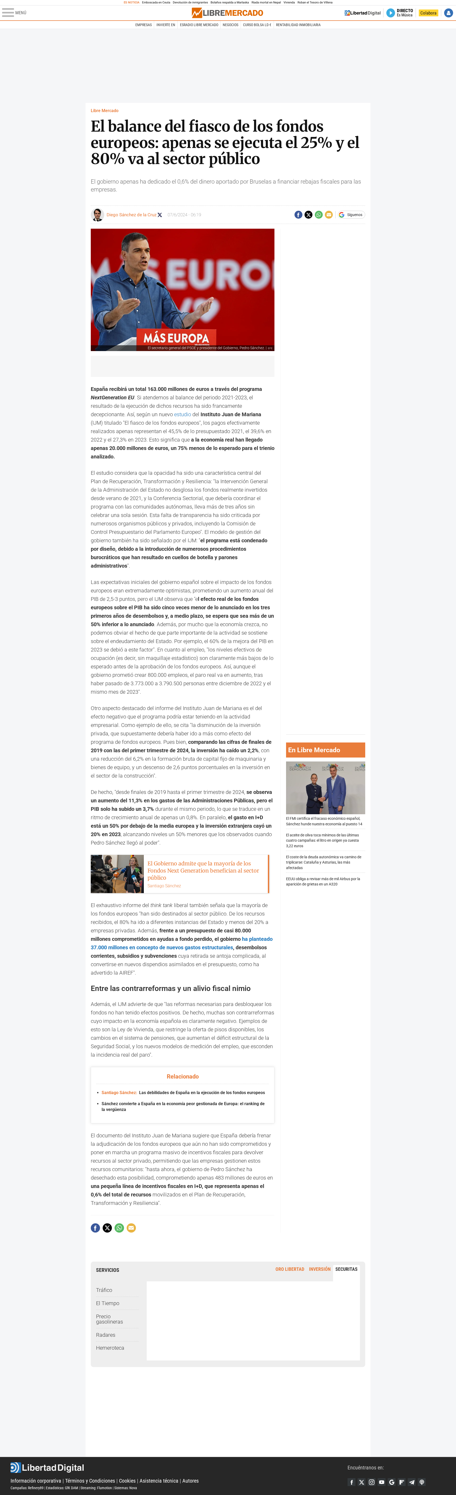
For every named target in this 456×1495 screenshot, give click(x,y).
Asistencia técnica (159, 1481)
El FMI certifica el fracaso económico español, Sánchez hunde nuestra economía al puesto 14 (324, 821)
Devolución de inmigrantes (190, 2)
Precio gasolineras (109, 1319)
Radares (105, 1335)
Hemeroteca (110, 1348)
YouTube (382, 1482)
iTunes (422, 1482)
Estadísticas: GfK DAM (62, 1488)
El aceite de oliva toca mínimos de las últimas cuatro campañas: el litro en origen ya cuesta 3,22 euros (322, 840)
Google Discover (392, 1482)
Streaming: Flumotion (96, 1488)
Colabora (428, 13)
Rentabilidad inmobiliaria (298, 25)
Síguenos (354, 215)
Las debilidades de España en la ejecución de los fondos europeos (183, 1092)
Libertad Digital (179, 1467)
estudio (182, 414)
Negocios (230, 25)
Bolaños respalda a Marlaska (230, 2)
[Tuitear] (308, 215)
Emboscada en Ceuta (156, 2)
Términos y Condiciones (90, 1481)
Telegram (412, 1482)
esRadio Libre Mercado (199, 25)
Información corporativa (36, 1481)
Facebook (351, 1482)
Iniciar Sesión (448, 12)
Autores (190, 1481)
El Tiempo (107, 1303)
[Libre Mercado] (227, 13)
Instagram (372, 1482)
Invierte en (165, 25)
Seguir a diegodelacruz (159, 214)
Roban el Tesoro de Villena (314, 2)
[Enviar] (319, 215)
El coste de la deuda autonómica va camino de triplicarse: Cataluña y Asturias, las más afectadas (323, 862)
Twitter (361, 1482)
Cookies (127, 1481)
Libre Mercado (104, 110)
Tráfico (104, 1290)
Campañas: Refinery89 (27, 1488)
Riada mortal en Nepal (266, 2)
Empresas (143, 25)
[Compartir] (298, 215)
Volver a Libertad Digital (363, 12)
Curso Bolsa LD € (257, 25)
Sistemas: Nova (125, 1488)
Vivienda (289, 2)
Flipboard (402, 1482)
